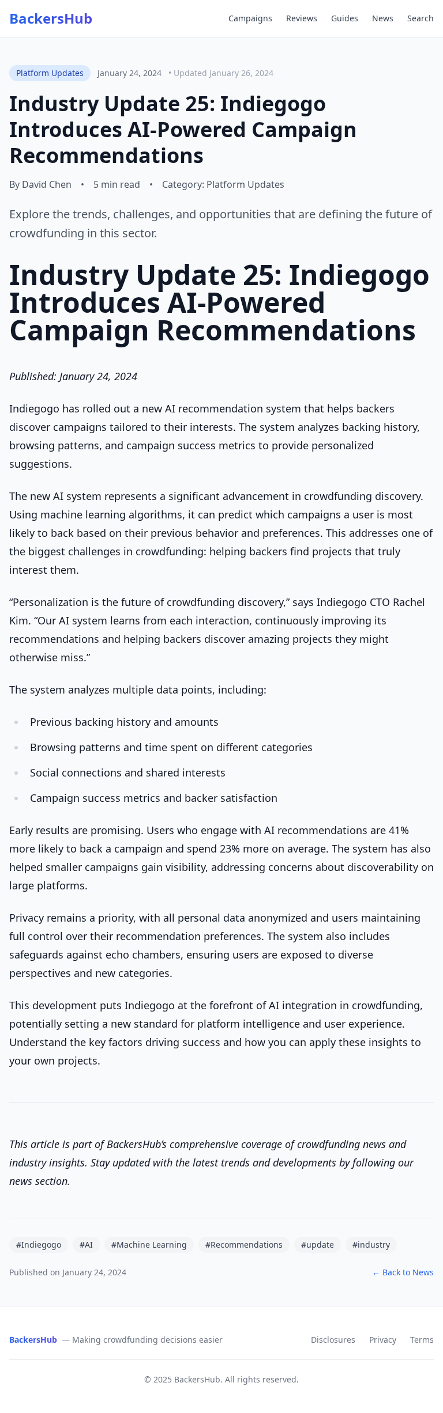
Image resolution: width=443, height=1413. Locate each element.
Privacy (382, 1339)
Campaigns (250, 18)
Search (420, 18)
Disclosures (333, 1339)
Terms (422, 1339)
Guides (344, 18)
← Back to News (403, 1272)
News (382, 18)
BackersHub (50, 18)
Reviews (301, 18)
